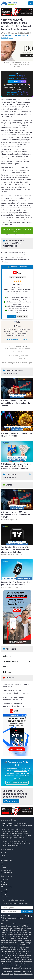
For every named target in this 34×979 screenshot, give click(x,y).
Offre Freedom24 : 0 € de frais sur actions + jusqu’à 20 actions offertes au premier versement (16, 462)
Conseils (4, 885)
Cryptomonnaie (6, 856)
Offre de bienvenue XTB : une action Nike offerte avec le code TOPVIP (15, 398)
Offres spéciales (6, 883)
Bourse (17, 766)
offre (19, 35)
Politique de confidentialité (23, 970)
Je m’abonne (26, 907)
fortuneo (7, 35)
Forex (3, 851)
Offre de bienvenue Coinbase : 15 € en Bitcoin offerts (16, 430)
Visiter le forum (12, 797)
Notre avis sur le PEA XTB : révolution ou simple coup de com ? (16, 688)
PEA (2, 861)
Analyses (4, 878)
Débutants (7, 652)
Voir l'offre (11, 312)
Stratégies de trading (10, 657)
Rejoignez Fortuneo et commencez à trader (17, 230)
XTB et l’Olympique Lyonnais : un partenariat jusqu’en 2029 (15, 694)
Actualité (4, 880)
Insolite (3, 890)
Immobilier (5, 893)
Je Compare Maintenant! (17, 778)
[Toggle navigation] (30, 3)
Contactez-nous (7, 968)
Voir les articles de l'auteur (17, 335)
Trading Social (6, 866)
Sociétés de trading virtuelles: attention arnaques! (17, 352)
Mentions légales (7, 970)
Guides (5, 662)
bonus (11, 38)
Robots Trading (6, 868)
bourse (14, 35)
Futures (3, 863)
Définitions (7, 668)
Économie (4, 875)
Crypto (7, 769)
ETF (25, 766)
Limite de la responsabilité (23, 968)
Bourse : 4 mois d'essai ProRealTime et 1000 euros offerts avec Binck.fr (17, 344)
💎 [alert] (17, 83)
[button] (30, 471)
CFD (21, 766)
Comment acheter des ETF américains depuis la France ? (14, 701)
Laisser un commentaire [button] (9, 471)
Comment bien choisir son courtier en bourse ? (16, 681)
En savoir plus (22, 312)
